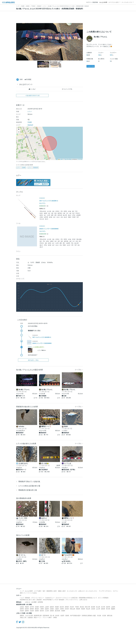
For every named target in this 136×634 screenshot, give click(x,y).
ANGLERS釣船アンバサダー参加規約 (53, 599)
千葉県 (77, 607)
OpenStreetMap (68, 159)
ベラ (72, 245)
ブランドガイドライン (71, 599)
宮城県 (37, 607)
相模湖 (22, 615)
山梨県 (113, 607)
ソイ (67, 213)
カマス (41, 215)
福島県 (52, 607)
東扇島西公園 (38, 615)
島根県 (83, 609)
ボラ (52, 215)
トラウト (57, 211)
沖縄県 (63, 610)
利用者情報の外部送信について (88, 597)
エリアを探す (38, 591)
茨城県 (30, 122)
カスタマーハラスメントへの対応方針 (67, 597)
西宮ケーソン (38, 617)
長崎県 (37, 610)
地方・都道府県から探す (50, 591)
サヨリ (69, 217)
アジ (76, 211)
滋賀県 (47, 609)
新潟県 (93, 607)
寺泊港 (99, 615)
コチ (52, 213)
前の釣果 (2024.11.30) (32, 95)
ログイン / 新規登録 (92, 2)
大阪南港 (30, 617)
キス (55, 213)
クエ (62, 217)
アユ (72, 243)
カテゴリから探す (114, 2)
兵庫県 (62, 609)
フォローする (90, 66)
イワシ (73, 215)
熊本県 (42, 610)
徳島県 (103, 609)
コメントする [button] (67, 89)
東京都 (82, 607)
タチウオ (60, 213)
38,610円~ (42, 231)
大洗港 (104, 615)
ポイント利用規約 (103, 597)
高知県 (22, 610)
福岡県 (27, 610)
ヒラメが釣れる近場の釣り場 (29, 486)
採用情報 (40, 602)
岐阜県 (27, 609)
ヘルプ (22, 597)
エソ (45, 215)
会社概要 (34, 602)
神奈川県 (87, 607)
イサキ (41, 217)
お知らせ (27, 602)
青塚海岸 (30, 125)
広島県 (93, 609)
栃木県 (62, 607)
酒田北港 (109, 615)
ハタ (70, 213)
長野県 (22, 609)
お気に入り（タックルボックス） (88, 591)
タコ (46, 243)
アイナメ (78, 213)
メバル (69, 211)
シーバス (49, 211)
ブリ (62, 211)
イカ (53, 211)
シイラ (48, 215)
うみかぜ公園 (29, 615)
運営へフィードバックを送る (28, 593)
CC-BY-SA (80, 159)
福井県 (108, 607)
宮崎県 (52, 610)
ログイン (115, 591)
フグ (78, 217)
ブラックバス (43, 211)
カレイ (69, 215)
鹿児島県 (57, 610)
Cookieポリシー (50, 597)
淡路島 (67, 615)
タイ (73, 211)
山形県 (47, 607)
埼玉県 (72, 607)
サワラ (65, 211)
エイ (54, 217)
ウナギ (73, 217)
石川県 (103, 607)
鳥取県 (78, 609)
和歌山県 (72, 609)
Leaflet (61, 159)
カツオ (50, 217)
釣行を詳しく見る (33, 360)
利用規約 (27, 597)
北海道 (22, 607)
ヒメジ (68, 245)
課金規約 (39, 599)
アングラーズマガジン (105, 591)
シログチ (68, 243)
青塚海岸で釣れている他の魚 (29, 481)
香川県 (108, 609)
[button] (18, 129)
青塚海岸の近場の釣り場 (27, 490)
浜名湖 (57, 615)
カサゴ (45, 213)
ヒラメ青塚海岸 (33, 167)
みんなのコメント (26, 84)
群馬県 (67, 607)
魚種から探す (62, 591)
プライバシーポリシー (37, 597)
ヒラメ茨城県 (21, 167)
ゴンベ (46, 219)
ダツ (55, 215)
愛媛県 (113, 609)
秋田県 (42, 607)
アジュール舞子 (47, 617)
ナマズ (73, 239)
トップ (22, 591)
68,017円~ (42, 203)
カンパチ (65, 215)
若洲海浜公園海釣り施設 (89, 615)
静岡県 (32, 609)
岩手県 (32, 607)
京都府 (52, 609)
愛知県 (37, 609)
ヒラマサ (46, 217)
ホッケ (65, 217)
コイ (49, 213)
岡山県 (88, 609)
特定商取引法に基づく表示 (27, 599)
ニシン (58, 217)
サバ (73, 213)
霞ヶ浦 (52, 615)
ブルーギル (78, 239)
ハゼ (64, 213)
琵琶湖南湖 (46, 615)
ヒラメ (30, 111)
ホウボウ (79, 215)
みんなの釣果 (103, 2)
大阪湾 (62, 615)
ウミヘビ (42, 219)
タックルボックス (127, 2)
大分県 (47, 610)
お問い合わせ (83, 599)
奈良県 (67, 609)
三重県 (42, 609)
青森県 (27, 607)
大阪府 (57, 609)
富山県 (98, 607)
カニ (79, 245)
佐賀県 (32, 610)
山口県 (98, 609)
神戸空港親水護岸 (75, 615)
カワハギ (60, 215)
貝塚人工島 (23, 617)
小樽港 (55, 617)
